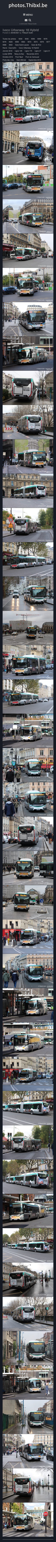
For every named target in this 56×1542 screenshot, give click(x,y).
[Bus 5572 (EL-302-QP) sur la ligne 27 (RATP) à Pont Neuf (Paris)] (28, 216)
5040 (27, 38)
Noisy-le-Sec (19, 54)
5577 (48, 41)
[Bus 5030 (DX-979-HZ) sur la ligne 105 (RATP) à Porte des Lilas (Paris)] (28, 182)
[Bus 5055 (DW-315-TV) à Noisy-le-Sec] (28, 388)
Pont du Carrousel (32, 57)
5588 (4, 44)
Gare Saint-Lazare (22, 44)
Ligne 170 (28, 51)
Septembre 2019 (35, 60)
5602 (11, 44)
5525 (11, 41)
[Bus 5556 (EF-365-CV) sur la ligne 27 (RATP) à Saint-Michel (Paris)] (28, 765)
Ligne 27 (38, 51)
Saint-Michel (21, 60)
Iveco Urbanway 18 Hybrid (29, 48)
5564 (23, 41)
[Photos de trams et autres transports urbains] (28, 5)
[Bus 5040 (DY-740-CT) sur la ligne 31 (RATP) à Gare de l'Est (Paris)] (28, 113)
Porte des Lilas (8, 60)
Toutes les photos (9, 38)
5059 (39, 38)
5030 (20, 38)
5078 (4, 41)
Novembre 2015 (33, 54)
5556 (17, 41)
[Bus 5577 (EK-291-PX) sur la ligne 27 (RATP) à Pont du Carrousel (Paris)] (28, 594)
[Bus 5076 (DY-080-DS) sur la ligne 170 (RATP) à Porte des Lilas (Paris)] (28, 1005)
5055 (33, 38)
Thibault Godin (32, 24)
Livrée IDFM (7, 54)
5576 (42, 41)
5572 (29, 41)
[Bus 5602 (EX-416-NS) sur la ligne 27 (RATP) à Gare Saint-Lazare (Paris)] (28, 148)
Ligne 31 (47, 51)
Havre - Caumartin (9, 48)
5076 (45, 38)
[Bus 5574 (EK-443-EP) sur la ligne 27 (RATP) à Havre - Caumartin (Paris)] (28, 662)
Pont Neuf (19, 57)
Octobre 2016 (8, 57)
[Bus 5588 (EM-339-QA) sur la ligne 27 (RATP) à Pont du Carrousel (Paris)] (28, 1485)
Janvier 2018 (7, 51)
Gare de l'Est (36, 44)
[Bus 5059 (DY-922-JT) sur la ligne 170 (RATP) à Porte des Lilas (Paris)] (28, 731)
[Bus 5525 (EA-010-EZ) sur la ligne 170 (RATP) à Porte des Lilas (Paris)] (28, 353)
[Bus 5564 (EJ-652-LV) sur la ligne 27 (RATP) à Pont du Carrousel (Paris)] (28, 491)
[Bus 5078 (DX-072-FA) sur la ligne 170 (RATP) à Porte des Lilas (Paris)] (28, 525)
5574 (36, 41)
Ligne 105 (18, 51)
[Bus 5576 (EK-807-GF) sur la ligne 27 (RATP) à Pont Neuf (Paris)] (28, 422)
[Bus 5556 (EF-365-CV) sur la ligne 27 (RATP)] (28, 79)
